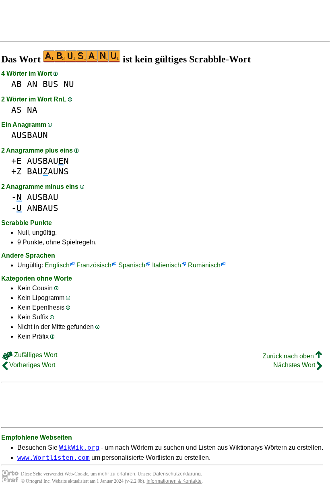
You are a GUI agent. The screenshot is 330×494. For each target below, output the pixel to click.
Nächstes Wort (295, 365)
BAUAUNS (48, 171)
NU (69, 84)
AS (16, 110)
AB (16, 84)
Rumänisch (204, 265)
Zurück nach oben (289, 356)
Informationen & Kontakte (174, 481)
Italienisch (166, 265)
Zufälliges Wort (34, 354)
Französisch (93, 265)
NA (32, 110)
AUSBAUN (29, 135)
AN (32, 84)
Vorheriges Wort (31, 365)
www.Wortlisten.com (53, 457)
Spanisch (131, 265)
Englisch (57, 265)
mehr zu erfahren (116, 474)
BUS (50, 84)
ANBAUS (42, 208)
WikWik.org (79, 447)
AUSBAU (42, 197)
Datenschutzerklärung (177, 474)
